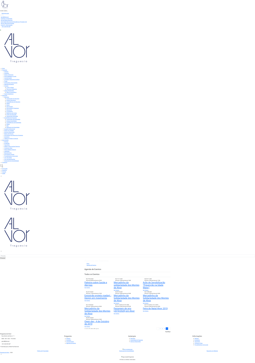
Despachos (9, 110)
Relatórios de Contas (11, 113)
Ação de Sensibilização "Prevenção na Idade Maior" (154, 285)
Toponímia (7, 145)
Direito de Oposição (11, 114)
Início (3, 68)
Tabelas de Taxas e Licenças (11, 138)
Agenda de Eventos (9, 84)
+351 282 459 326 (6, 26)
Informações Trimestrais (12, 108)
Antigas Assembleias (11, 121)
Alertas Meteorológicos (10, 149)
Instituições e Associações (10, 82)
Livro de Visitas (8, 157)
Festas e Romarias (8, 74)
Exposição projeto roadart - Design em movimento (97, 296)
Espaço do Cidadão (9, 130)
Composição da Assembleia (13, 119)
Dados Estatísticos (8, 94)
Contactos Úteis (8, 148)
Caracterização (8, 78)
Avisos (8, 105)
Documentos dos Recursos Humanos (13, 135)
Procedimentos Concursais (11, 156)
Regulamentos (8, 153)
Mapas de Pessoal (8, 133)
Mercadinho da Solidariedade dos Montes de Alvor (127, 298)
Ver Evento (87, 287)
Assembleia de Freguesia (10, 118)
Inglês (3, 173)
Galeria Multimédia (9, 90)
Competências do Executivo (13, 102)
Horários (2, 28)
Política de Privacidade (42, 351)
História (6, 71)
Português (4, 168)
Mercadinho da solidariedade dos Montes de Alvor (126, 285)
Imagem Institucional (9, 129)
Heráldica (6, 73)
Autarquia (4, 95)
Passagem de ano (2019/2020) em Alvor (124, 309)
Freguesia (4, 70)
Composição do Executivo (12, 98)
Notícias (6, 141)
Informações (9, 106)
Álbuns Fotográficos (11, 92)
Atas (7, 125)
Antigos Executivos (11, 100)
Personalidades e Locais (10, 76)
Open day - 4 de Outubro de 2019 (96, 322)
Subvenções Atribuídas (12, 116)
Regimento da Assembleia (12, 127)
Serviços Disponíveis (9, 132)
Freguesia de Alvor (5, 352)
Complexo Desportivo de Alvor (12, 79)
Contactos (4, 162)
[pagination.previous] (158, 328)
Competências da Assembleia (13, 122)
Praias (5, 81)
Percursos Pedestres (11, 89)
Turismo (6, 86)
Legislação (6, 151)
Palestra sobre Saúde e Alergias (95, 283)
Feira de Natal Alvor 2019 (155, 308)
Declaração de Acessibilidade (11, 161)
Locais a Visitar (10, 87)
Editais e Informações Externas (12, 146)
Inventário (6, 137)
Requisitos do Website (212, 351)
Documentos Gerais (9, 154)
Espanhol (4, 170)
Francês (4, 172)
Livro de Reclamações (9, 159)
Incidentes (6, 143)
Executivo (6, 97)
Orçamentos (9, 111)
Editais (8, 103)
